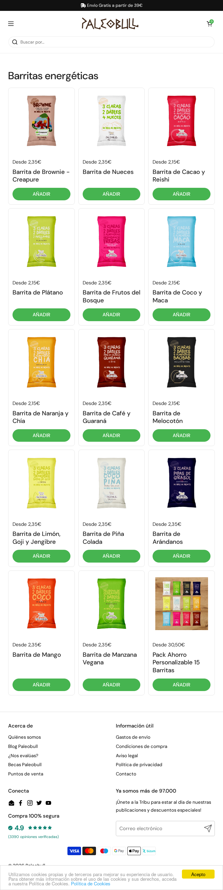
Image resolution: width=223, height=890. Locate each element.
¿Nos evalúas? (23, 756)
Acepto (198, 874)
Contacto (126, 774)
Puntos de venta (25, 774)
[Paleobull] (110, 23)
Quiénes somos (24, 737)
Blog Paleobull (23, 746)
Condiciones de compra (141, 746)
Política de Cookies (90, 883)
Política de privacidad (139, 765)
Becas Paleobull (25, 765)
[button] (209, 23)
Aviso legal (127, 756)
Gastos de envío (133, 737)
